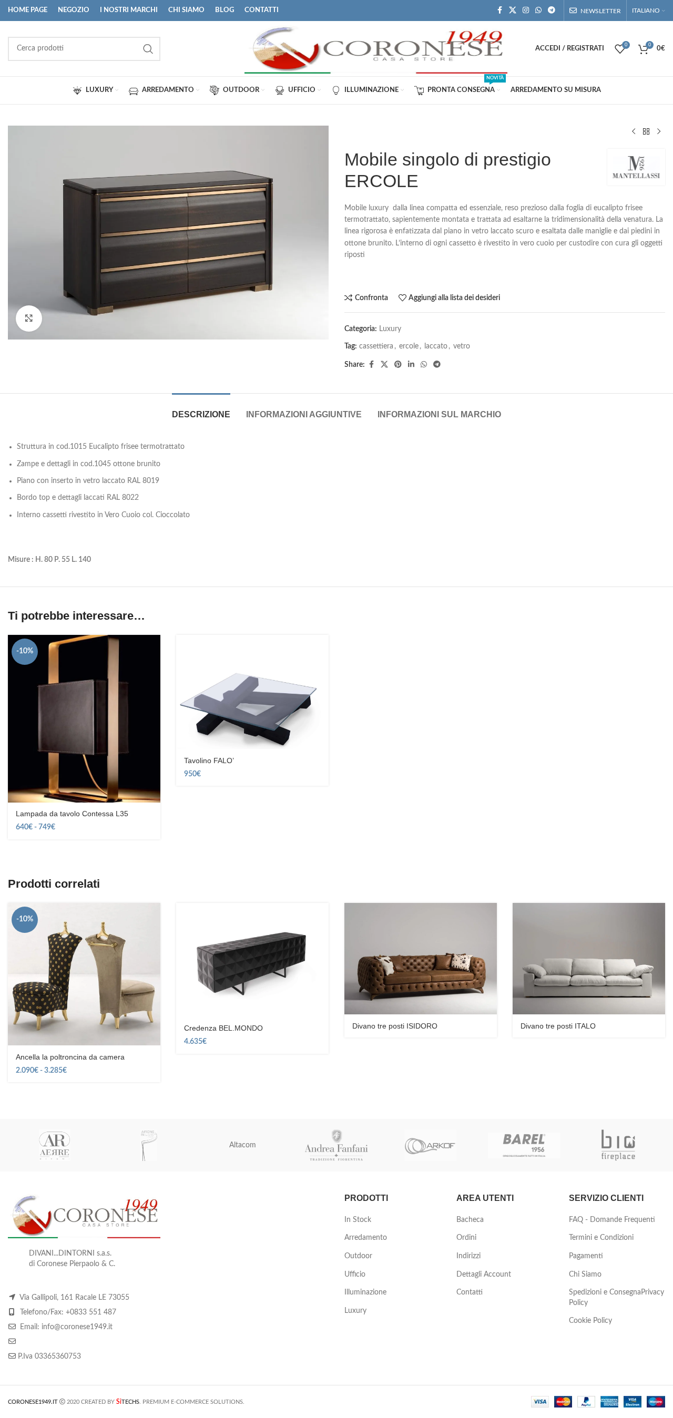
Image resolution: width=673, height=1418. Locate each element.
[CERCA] (148, 49)
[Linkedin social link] (411, 364)
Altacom (242, 1145)
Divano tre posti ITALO (558, 1026)
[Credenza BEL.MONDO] (252, 960)
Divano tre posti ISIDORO (394, 1026)
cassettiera (376, 346)
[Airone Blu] (149, 1145)
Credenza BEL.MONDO (223, 1028)
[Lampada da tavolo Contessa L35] (84, 719)
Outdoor (358, 1256)
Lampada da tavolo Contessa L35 (72, 813)
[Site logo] (375, 48)
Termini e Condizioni (601, 1237)
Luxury (390, 329)
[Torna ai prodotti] (646, 132)
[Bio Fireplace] (618, 1145)
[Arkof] (430, 1145)
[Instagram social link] (525, 10)
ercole (409, 346)
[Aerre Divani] (55, 1145)
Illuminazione (365, 1292)
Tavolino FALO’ (209, 760)
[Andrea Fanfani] (337, 1145)
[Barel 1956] (524, 1145)
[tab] (201, 409)
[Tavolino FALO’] (252, 692)
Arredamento (365, 1237)
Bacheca (470, 1220)
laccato (435, 346)
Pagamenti (586, 1256)
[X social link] (512, 10)
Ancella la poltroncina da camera (70, 1057)
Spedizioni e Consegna (605, 1292)
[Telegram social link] (551, 10)
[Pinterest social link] (398, 364)
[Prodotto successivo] (658, 132)
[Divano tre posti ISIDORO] (420, 959)
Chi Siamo (585, 1274)
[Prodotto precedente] (633, 132)
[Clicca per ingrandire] (29, 318)
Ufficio (354, 1274)
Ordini (466, 1237)
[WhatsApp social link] (538, 10)
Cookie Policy (590, 1320)
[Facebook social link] (499, 10)
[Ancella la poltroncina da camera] (84, 974)
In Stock (357, 1220)
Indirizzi (468, 1256)
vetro (461, 346)
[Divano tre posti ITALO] (589, 959)
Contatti (469, 1292)
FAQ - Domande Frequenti (612, 1220)
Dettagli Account (483, 1274)
